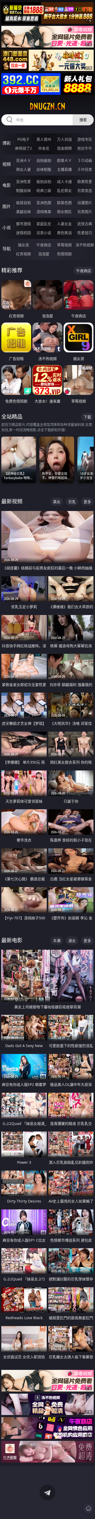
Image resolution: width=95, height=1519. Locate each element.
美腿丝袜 (23, 211)
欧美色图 (64, 202)
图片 (6, 206)
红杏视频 (23, 253)
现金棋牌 (64, 148)
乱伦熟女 (64, 190)
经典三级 (43, 190)
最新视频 (11, 501)
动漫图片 (84, 202)
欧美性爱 (84, 181)
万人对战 (64, 139)
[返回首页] (88, 1508)
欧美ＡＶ (64, 160)
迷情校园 (23, 232)
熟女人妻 (23, 169)
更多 (87, 501)
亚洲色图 (43, 202)
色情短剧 (64, 253)
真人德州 (43, 139)
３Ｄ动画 (84, 160)
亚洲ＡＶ (23, 160)
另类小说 (43, 232)
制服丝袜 (23, 190)
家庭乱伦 (43, 223)
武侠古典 (84, 223)
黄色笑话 (64, 232)
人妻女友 (64, 223)
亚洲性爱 (23, 181)
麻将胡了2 (23, 148)
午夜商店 (43, 244)
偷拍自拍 (43, 181)
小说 (6, 227)
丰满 (56, 940)
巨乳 (72, 501)
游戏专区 (84, 139)
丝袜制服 (43, 169)
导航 (6, 249)
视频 (6, 164)
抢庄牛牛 (84, 148)
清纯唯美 (43, 211)
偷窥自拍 (23, 202)
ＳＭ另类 (84, 169)
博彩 (6, 143)
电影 (6, 185)
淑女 (72, 940)
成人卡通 (64, 181)
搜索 (83, 119)
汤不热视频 (84, 244)
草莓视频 (64, 244)
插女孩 (23, 244)
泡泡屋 (43, 253)
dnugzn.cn (47, 106)
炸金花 (43, 148)
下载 (87, 416)
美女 (56, 501)
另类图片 (84, 211)
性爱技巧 (84, 232)
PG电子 (23, 139)
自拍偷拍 (43, 160)
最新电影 (11, 940)
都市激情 (23, 223)
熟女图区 (64, 211)
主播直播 (64, 169)
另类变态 (84, 190)
